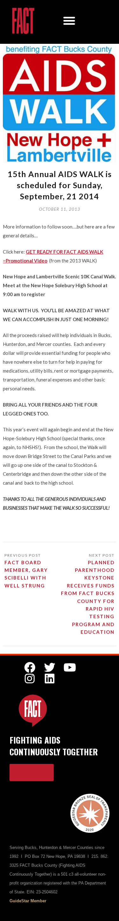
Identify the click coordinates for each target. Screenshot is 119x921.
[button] (69, 20)
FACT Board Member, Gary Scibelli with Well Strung (26, 574)
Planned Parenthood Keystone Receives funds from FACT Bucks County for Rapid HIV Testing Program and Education (88, 597)
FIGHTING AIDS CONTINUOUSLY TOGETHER (54, 746)
